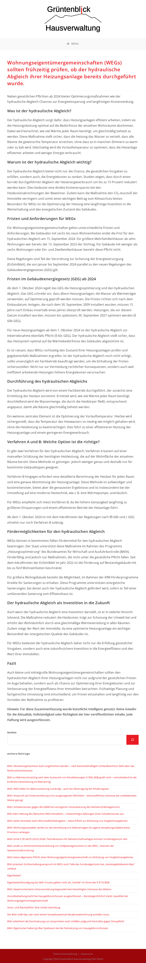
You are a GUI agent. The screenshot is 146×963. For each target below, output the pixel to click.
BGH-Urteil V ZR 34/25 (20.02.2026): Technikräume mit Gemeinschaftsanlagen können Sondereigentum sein (67, 839)
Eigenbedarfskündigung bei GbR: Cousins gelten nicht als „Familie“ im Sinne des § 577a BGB (58, 882)
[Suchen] (132, 740)
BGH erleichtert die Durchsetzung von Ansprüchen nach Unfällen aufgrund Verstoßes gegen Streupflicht (65, 921)
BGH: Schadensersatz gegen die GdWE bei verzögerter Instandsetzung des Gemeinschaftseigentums (63, 807)
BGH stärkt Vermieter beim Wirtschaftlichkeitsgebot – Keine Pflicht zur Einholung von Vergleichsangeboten (67, 820)
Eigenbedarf (14, 875)
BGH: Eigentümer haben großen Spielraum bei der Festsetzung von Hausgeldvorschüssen (57, 928)
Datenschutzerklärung (65, 953)
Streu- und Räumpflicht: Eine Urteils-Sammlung (33, 907)
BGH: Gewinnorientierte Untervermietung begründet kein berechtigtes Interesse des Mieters (59, 889)
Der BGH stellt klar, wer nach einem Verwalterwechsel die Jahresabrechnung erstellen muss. (58, 914)
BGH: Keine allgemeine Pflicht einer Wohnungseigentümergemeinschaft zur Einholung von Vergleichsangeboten (70, 857)
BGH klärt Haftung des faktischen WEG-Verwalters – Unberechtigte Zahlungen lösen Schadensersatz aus (65, 813)
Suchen (12, 732)
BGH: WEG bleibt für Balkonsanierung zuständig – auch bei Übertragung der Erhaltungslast (58, 788)
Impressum (87, 953)
